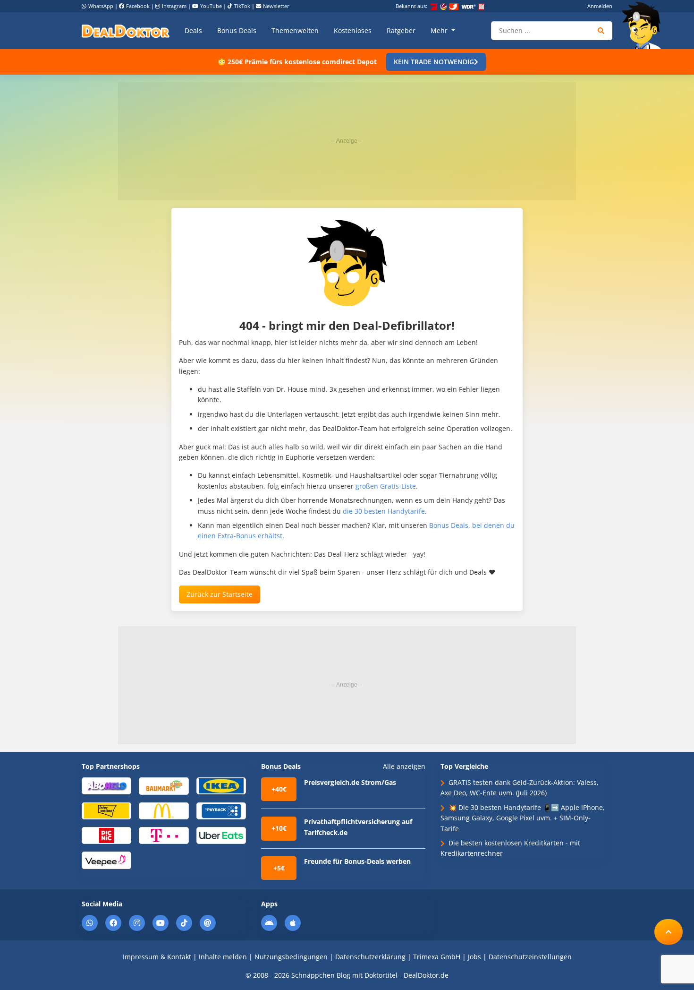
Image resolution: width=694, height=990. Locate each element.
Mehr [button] (440, 30)
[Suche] (601, 30)
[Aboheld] (106, 785)
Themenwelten (295, 30)
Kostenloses (353, 30)
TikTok (242, 5)
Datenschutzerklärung (370, 956)
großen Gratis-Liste (385, 486)
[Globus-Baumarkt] (163, 785)
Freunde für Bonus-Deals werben (357, 861)
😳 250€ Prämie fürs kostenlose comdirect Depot (297, 61)
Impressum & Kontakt (157, 956)
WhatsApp (100, 5)
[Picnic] (106, 835)
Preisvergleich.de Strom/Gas (350, 782)
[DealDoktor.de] (125, 31)
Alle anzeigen (404, 766)
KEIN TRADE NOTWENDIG (434, 61)
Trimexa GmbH (436, 956)
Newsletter (276, 5)
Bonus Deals (236, 30)
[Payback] (221, 810)
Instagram (174, 5)
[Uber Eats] (221, 835)
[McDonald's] (163, 810)
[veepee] (106, 860)
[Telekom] (163, 835)
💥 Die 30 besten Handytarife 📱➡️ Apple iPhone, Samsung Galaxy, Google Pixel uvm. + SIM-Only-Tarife (522, 818)
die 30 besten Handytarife (384, 511)
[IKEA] (221, 785)
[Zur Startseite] (644, 25)
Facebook (138, 5)
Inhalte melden (223, 956)
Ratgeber (401, 30)
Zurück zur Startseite (219, 594)
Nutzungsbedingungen (291, 956)
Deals (193, 30)
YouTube (211, 5)
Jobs (474, 956)
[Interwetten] (106, 810)
